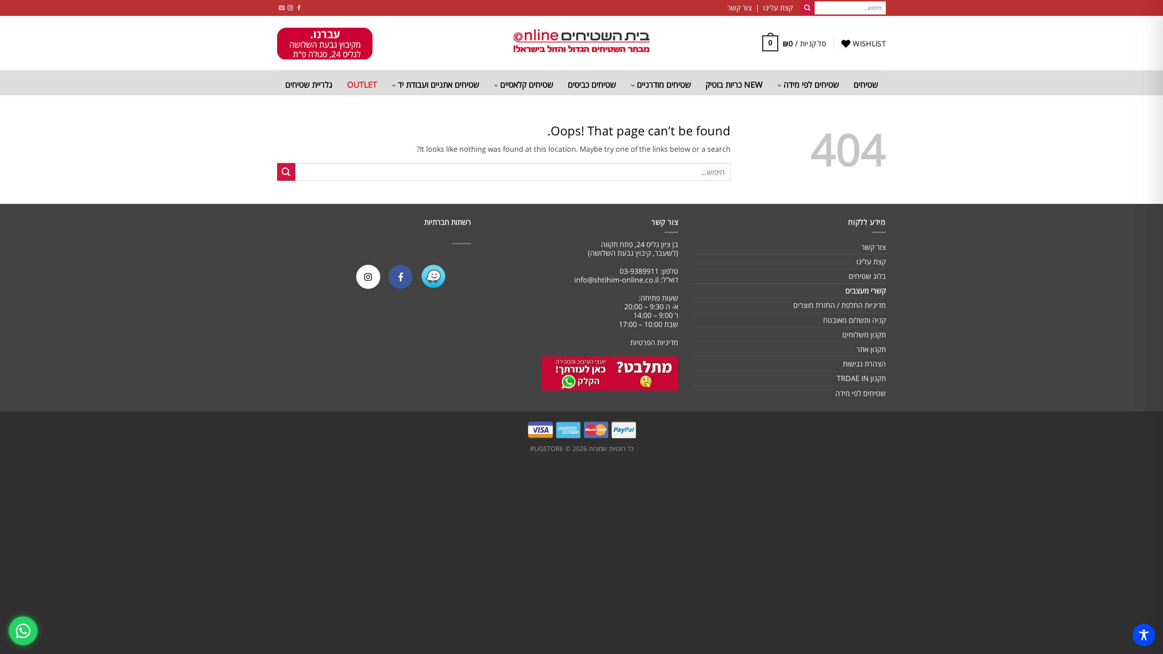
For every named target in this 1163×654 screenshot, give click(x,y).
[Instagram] (368, 277)
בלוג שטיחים (867, 276)
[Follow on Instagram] (290, 8)
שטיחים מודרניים (663, 84)
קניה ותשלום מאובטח (854, 320)
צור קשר (873, 247)
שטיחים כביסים (592, 84)
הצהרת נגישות (864, 364)
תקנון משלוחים (864, 335)
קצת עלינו (871, 262)
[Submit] (807, 8)
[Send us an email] (281, 8)
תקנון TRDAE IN (861, 378)
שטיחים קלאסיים (525, 84)
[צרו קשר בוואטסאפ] (23, 631)
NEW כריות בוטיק (734, 84)
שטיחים (866, 84)
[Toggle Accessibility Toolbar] (1144, 635)
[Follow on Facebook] (299, 8)
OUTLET (362, 84)
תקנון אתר (871, 349)
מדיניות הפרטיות (654, 342)
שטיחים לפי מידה (810, 84)
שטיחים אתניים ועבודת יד (437, 84)
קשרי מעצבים (865, 291)
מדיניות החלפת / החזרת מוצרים (839, 305)
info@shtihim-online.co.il (616, 280)
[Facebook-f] (400, 277)
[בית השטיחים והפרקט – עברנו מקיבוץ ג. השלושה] (581, 43)
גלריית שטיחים (309, 84)
